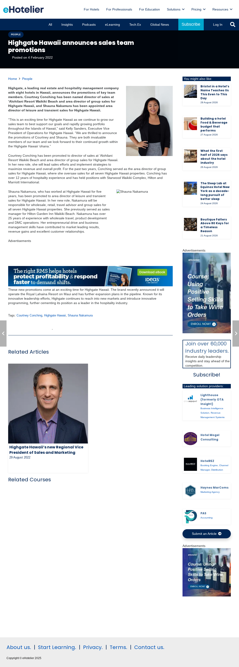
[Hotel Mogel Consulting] (190, 438)
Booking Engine (209, 465)
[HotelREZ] (190, 464)
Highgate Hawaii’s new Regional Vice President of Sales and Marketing (46, 449)
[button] (232, 24)
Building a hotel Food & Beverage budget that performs (213, 124)
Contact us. (149, 647)
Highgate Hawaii (55, 315)
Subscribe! (206, 374)
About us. (19, 647)
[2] (207, 595)
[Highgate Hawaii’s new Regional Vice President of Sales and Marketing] (48, 403)
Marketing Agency (210, 492)
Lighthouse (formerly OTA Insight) (212, 399)
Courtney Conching (29, 315)
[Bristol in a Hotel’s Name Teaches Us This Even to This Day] (190, 91)
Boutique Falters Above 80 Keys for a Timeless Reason (214, 225)
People (27, 79)
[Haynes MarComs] (190, 490)
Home (12, 79)
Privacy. (93, 647)
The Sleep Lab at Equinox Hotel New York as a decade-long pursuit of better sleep (214, 191)
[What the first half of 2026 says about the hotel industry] (190, 156)
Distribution (217, 469)
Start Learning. (56, 647)
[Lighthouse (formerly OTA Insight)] (190, 398)
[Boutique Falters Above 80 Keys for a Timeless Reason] (190, 224)
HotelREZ (207, 461)
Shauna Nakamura (80, 315)
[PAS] (190, 516)
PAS (203, 513)
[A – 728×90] (90, 285)
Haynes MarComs (214, 488)
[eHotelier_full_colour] (23, 9)
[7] (207, 332)
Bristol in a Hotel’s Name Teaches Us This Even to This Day (214, 92)
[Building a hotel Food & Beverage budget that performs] (190, 123)
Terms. (118, 647)
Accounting (206, 517)
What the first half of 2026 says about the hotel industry (214, 156)
